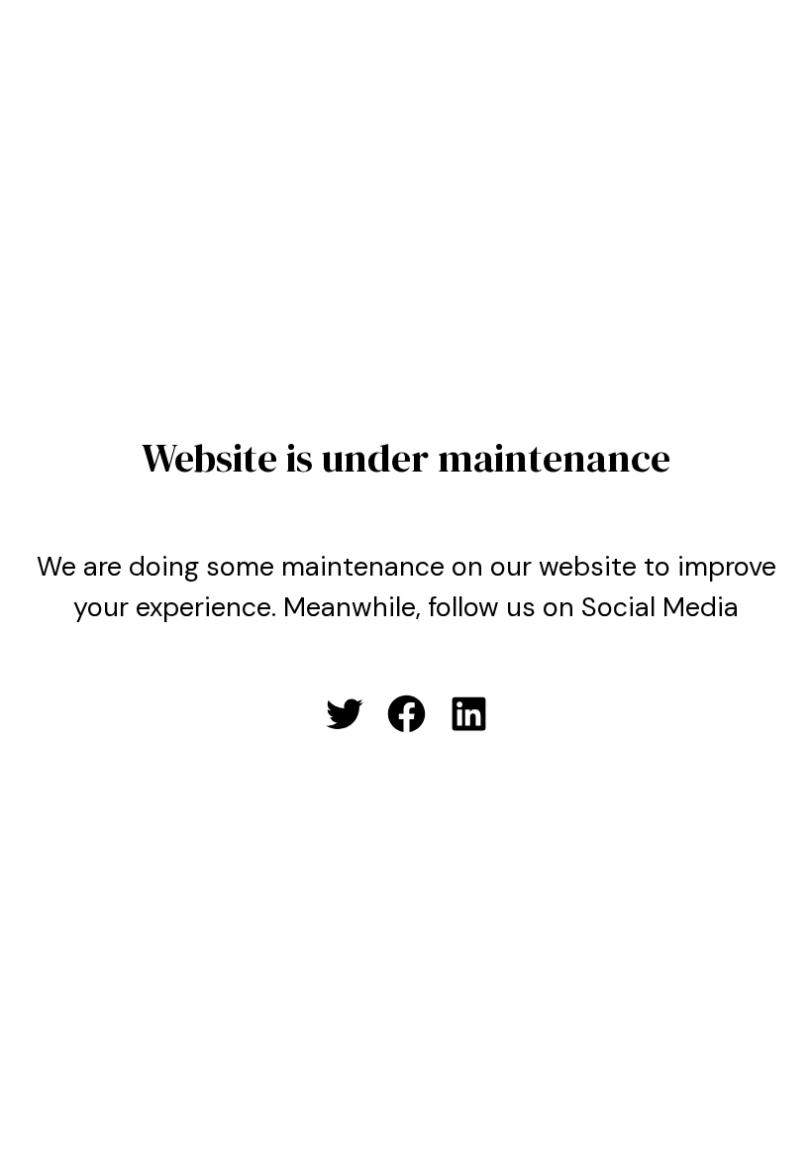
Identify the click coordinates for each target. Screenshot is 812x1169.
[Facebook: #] (406, 713)
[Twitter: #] (344, 713)
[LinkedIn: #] (469, 713)
